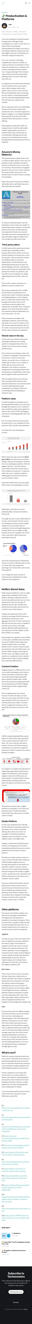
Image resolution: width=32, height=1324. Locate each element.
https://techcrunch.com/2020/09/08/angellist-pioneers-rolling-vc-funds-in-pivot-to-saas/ (16, 1199)
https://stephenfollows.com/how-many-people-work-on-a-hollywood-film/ (15, 1178)
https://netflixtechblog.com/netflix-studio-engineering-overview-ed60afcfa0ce (16, 1187)
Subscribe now (17, 1292)
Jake (10, 24)
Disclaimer (16, 1302)
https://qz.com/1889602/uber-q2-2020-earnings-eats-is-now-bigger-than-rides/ (16, 1217)
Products (5, 12)
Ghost (25, 1309)
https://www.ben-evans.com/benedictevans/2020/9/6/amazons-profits (15, 1138)
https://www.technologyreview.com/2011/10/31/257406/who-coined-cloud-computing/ (16, 1129)
